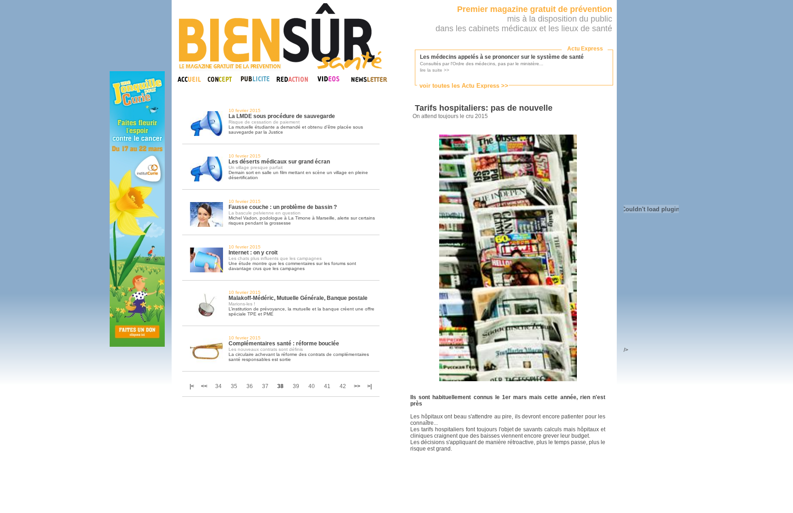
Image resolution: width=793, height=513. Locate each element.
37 (265, 386)
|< (192, 386)
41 (327, 386)
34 (218, 386)
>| (369, 386)
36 (249, 386)
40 (311, 386)
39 (296, 386)
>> (357, 386)
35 (234, 386)
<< (204, 386)
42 (343, 386)
